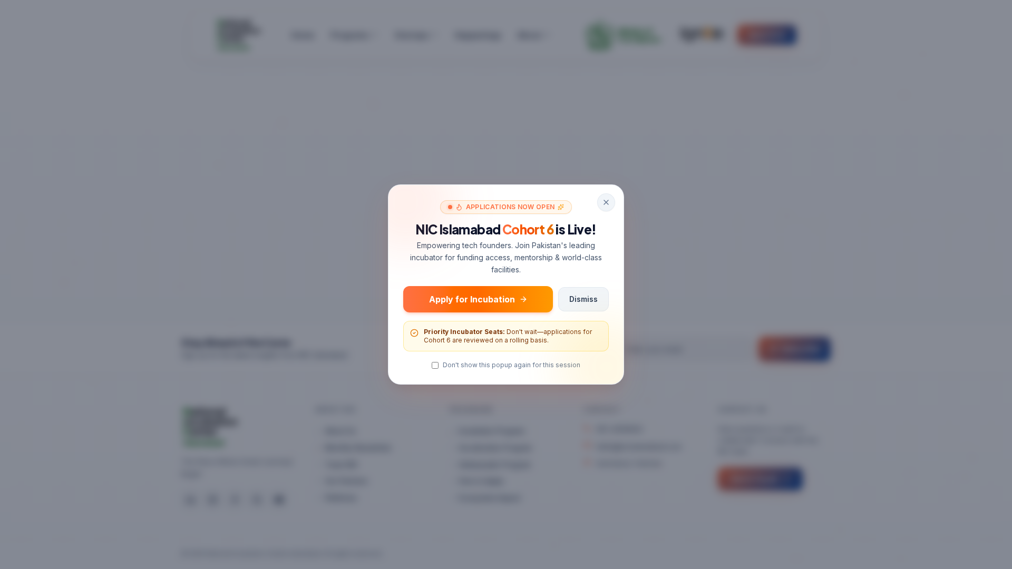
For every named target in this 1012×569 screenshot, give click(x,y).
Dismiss (583, 299)
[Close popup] (606, 202)
